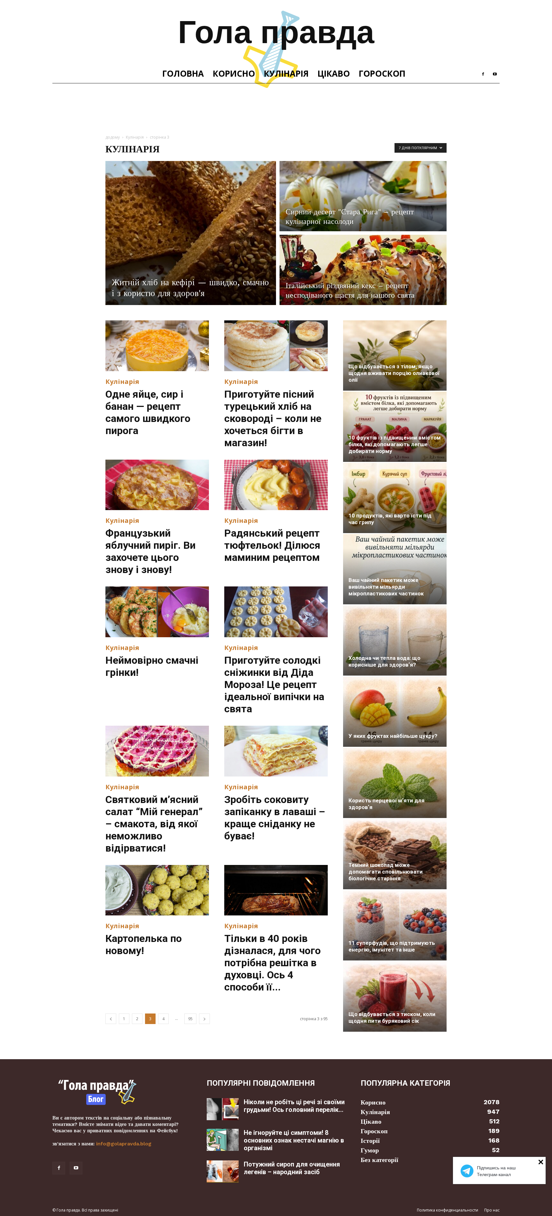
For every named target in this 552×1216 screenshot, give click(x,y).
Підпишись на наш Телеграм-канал (496, 1171)
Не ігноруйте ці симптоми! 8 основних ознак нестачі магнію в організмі (294, 1140)
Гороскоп (382, 73)
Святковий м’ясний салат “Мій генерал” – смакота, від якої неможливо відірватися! (154, 823)
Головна (183, 73)
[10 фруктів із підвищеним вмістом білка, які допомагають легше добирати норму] (395, 427)
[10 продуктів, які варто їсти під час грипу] (395, 498)
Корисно (234, 73)
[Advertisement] (276, 105)
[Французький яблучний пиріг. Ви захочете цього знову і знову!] (157, 485)
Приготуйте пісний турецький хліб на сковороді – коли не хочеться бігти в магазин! (272, 418)
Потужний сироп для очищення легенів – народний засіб (292, 1168)
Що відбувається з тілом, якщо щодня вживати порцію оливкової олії (394, 373)
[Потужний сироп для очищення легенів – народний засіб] (223, 1171)
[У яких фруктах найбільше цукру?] (395, 712)
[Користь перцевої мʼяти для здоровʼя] (395, 783)
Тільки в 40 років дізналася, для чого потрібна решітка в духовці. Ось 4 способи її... (272, 962)
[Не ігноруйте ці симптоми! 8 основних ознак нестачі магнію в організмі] (223, 1140)
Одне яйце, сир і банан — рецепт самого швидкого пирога (147, 412)
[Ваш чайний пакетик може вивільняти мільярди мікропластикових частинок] (395, 569)
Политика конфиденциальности (447, 1210)
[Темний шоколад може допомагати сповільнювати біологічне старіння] (395, 854)
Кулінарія (286, 73)
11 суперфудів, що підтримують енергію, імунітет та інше (392, 946)
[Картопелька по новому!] (157, 890)
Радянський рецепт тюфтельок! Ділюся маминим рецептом (272, 545)
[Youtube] (495, 73)
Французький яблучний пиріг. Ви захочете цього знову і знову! (150, 551)
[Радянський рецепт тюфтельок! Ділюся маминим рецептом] (276, 485)
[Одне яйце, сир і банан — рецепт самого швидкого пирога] (157, 345)
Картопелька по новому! (143, 944)
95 (190, 1018)
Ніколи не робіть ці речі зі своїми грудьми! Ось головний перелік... (294, 1105)
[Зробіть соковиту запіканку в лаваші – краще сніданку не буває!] (276, 751)
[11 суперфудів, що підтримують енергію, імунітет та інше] (395, 925)
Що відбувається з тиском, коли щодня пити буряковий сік (392, 1017)
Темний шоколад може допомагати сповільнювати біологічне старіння (386, 872)
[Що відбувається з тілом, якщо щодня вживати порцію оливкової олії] (395, 355)
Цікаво (334, 73)
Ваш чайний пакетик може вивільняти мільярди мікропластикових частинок (386, 587)
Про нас (492, 1210)
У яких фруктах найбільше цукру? (393, 736)
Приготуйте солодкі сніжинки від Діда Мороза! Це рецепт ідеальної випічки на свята (274, 684)
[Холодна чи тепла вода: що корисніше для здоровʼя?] (395, 640)
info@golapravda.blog (123, 1144)
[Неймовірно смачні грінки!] (157, 611)
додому (112, 137)
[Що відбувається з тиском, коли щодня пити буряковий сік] (395, 996)
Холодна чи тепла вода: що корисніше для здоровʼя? (384, 661)
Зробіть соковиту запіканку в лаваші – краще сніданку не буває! (274, 817)
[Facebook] (483, 73)
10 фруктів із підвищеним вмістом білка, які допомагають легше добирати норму (395, 444)
